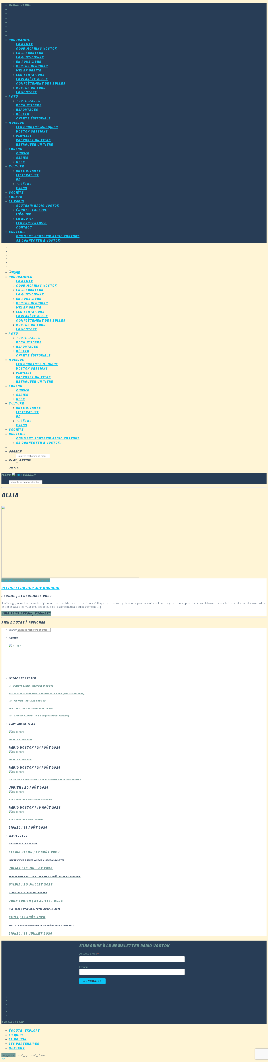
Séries (22, 158)
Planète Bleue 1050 (20, 759)
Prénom (83, 966)
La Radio (16, 201)
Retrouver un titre (34, 145)
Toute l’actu (28, 101)
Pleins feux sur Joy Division (30, 588)
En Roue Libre (28, 62)
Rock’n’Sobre (28, 105)
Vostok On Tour (31, 88)
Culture (16, 166)
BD (18, 179)
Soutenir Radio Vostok (37, 206)
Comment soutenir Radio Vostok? (47, 236)
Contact (24, 227)
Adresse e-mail (89, 954)
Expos (21, 188)
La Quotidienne (30, 57)
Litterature (27, 175)
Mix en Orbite (28, 70)
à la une (6, 580)
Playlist (24, 136)
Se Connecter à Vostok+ (39, 241)
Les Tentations (30, 75)
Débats (22, 114)
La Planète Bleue (32, 79)
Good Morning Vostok (36, 49)
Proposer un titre (33, 140)
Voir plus (26, 613)
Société (16, 193)
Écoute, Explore (31, 210)
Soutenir (17, 232)
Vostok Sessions (32, 66)
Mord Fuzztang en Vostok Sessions (30, 799)
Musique (16, 123)
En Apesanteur (30, 53)
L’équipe (23, 214)
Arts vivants (28, 171)
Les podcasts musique (37, 364)
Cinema (22, 153)
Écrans (15, 149)
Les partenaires (31, 223)
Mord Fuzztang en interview (26, 819)
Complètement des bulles (40, 83)
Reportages (27, 110)
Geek (20, 162)
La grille (24, 44)
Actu (13, 97)
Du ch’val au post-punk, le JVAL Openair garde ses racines (45, 779)
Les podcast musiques (37, 127)
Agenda (15, 197)
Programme (19, 40)
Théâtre (24, 184)
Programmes (20, 277)
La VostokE (26, 92)
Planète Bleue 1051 (20, 739)
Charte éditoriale (33, 118)
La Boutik (25, 219)
